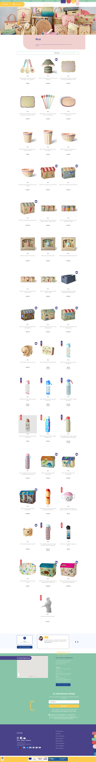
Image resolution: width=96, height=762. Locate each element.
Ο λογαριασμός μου (60, 731)
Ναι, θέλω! (64, 706)
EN (77, 3)
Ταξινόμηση (57, 53)
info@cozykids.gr (62, 677)
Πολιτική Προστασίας (60, 736)
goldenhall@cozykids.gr (65, 680)
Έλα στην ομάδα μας (60, 745)
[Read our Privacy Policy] (78, 716)
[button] (48, 4)
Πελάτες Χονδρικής (59, 748)
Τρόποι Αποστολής (59, 738)
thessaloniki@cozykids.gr (66, 679)
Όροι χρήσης (58, 733)
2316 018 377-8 (59, 674)
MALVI (25, 742)
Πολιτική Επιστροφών (60, 743)
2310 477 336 (59, 671)
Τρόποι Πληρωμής (59, 740)
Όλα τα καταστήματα (63, 684)
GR (77, 0)
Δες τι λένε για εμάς (25, 647)
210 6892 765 (67, 674)
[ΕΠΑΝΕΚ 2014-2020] (38, 759)
